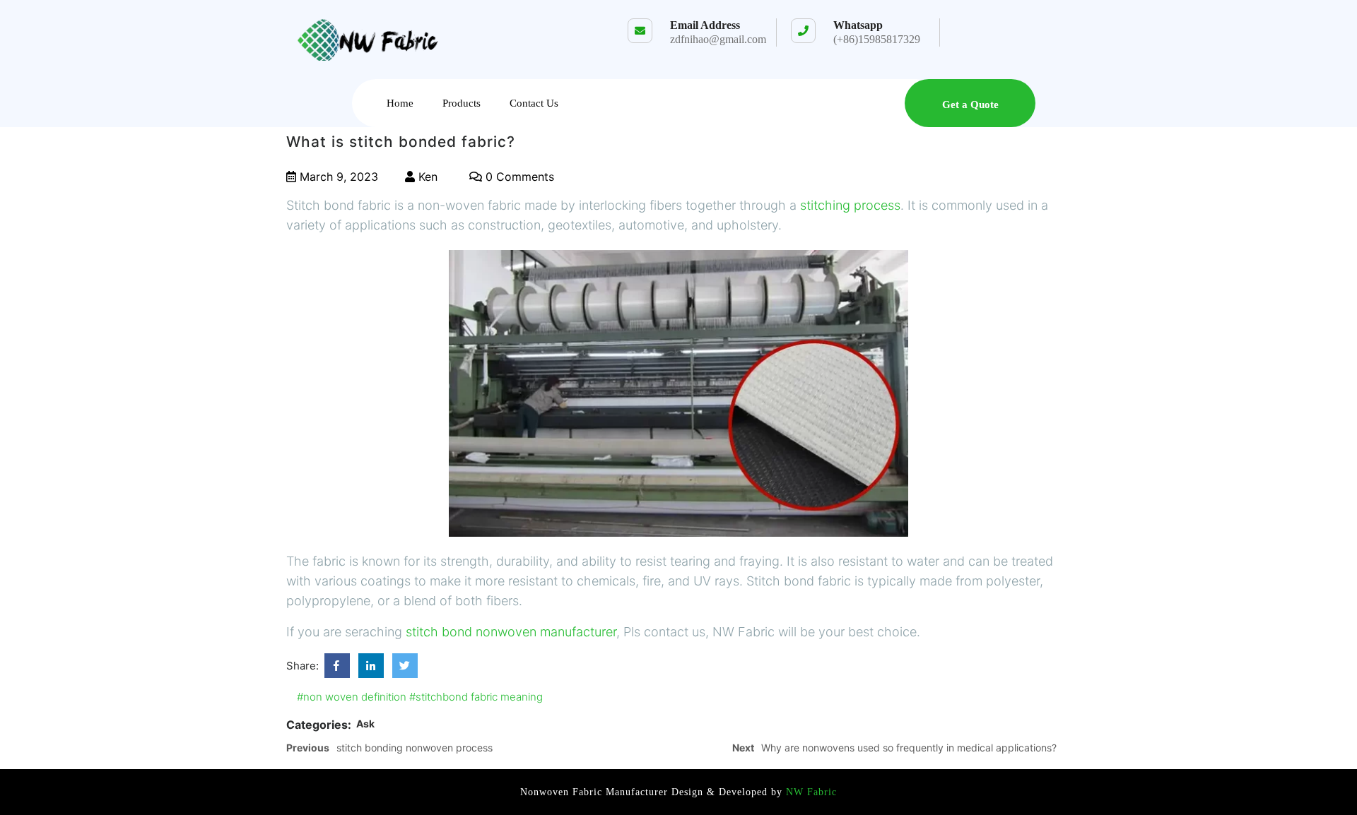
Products (461, 103)
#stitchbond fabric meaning (476, 696)
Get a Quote (970, 104)
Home (400, 103)
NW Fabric (809, 792)
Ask (365, 724)
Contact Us (534, 103)
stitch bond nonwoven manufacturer (511, 631)
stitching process (850, 205)
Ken (426, 176)
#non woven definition (351, 696)
